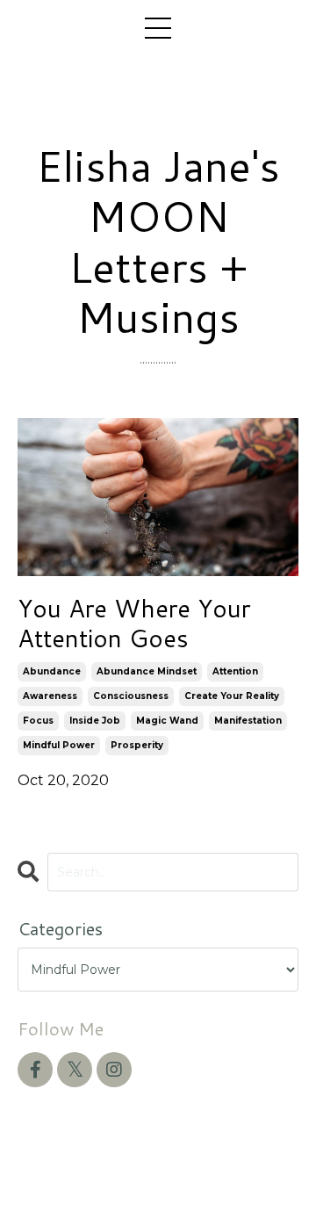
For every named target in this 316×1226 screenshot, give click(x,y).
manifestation (248, 720)
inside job (94, 720)
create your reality (231, 696)
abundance (52, 671)
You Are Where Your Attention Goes (134, 623)
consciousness (131, 696)
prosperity (137, 745)
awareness (50, 696)
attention (235, 671)
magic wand (167, 720)
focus (38, 720)
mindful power (59, 745)
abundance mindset (147, 671)
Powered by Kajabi (158, 1180)
